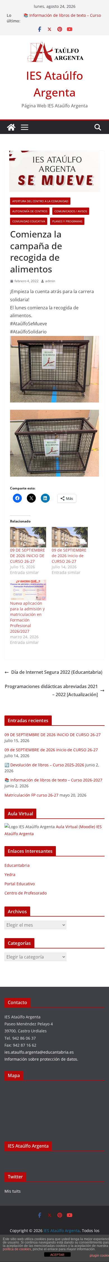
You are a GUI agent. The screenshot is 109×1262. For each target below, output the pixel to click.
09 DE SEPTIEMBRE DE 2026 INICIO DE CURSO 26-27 (27, 555)
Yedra (9, 874)
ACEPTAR (57, 1254)
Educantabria (17, 865)
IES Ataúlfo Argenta (28, 1146)
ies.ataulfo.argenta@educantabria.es (39, 1052)
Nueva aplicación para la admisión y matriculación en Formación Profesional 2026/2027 (27, 617)
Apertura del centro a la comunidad (40, 201)
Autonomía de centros (29, 211)
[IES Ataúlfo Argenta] (11, 127)
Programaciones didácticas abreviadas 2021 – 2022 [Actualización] (51, 690)
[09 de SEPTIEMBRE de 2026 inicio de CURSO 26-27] (70, 537)
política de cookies (17, 1249)
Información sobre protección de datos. (41, 1059)
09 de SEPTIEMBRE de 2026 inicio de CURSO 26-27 (69, 555)
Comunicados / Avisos (70, 211)
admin (50, 281)
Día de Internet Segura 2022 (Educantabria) (56, 672)
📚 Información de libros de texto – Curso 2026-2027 (53, 780)
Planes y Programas (67, 221)
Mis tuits (12, 1191)
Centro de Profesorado (25, 893)
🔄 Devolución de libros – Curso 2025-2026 (44, 764)
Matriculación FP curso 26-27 (31, 795)
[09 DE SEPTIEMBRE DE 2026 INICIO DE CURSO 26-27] (28, 537)
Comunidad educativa (28, 221)
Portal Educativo (19, 883)
